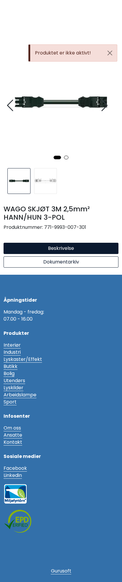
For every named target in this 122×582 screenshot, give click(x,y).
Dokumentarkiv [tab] (61, 261)
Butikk (10, 366)
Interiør (12, 345)
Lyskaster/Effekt (23, 359)
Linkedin (13, 475)
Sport (10, 401)
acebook (16, 468)
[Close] (110, 53)
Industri (12, 352)
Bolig (9, 373)
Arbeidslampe (20, 394)
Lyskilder (13, 387)
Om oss (12, 428)
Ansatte (13, 435)
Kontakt (13, 442)
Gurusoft (61, 570)
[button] (57, 157)
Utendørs (14, 380)
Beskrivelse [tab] (61, 248)
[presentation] (11, 105)
